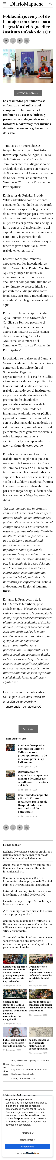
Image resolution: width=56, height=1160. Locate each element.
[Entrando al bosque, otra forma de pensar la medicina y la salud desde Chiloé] (41, 994)
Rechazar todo (27, 1139)
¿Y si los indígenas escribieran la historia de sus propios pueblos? (39, 1044)
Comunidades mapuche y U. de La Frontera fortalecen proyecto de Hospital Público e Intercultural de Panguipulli (33, 803)
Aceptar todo (27, 1146)
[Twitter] (13, 41)
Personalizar (27, 1133)
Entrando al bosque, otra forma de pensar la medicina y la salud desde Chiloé (41, 1006)
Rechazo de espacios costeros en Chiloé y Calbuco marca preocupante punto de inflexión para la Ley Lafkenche (32, 754)
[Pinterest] (20, 41)
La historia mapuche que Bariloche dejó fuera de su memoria (14, 1042)
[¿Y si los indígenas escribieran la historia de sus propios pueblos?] (41, 1032)
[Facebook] (6, 41)
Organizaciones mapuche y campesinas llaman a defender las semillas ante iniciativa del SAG (33, 778)
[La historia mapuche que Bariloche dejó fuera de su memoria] (15, 1032)
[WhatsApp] (27, 41)
